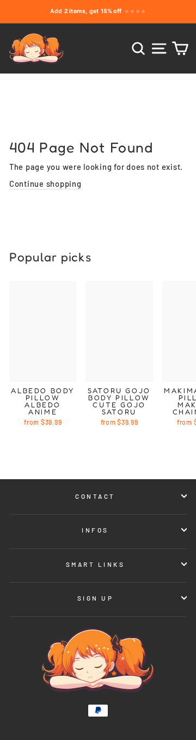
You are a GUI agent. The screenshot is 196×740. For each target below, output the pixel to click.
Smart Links (95, 564)
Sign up (95, 598)
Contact (95, 496)
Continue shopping (45, 183)
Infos (95, 530)
